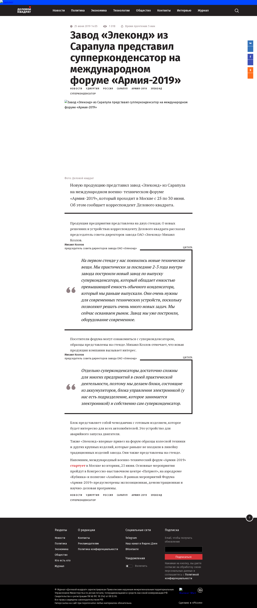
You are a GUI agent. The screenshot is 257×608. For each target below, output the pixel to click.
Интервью (184, 10)
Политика (78, 10)
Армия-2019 (139, 88)
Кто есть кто (63, 560)
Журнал (203, 10)
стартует (77, 465)
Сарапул (122, 88)
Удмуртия (92, 88)
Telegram (131, 538)
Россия (108, 88)
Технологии (121, 10)
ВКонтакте (132, 549)
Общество (143, 10)
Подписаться (184, 556)
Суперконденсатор (83, 93)
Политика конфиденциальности (98, 549)
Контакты (164, 10)
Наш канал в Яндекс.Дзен (141, 543)
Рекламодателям (88, 543)
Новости (59, 10)
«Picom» (197, 602)
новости (76, 88)
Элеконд (156, 88)
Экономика (99, 10)
